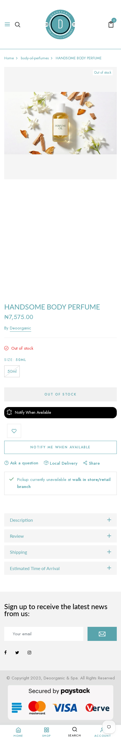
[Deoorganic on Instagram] (29, 652)
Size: (15, 359)
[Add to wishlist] (14, 431)
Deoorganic (20, 328)
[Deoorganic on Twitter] (17, 652)
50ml (12, 371)
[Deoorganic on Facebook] (5, 652)
